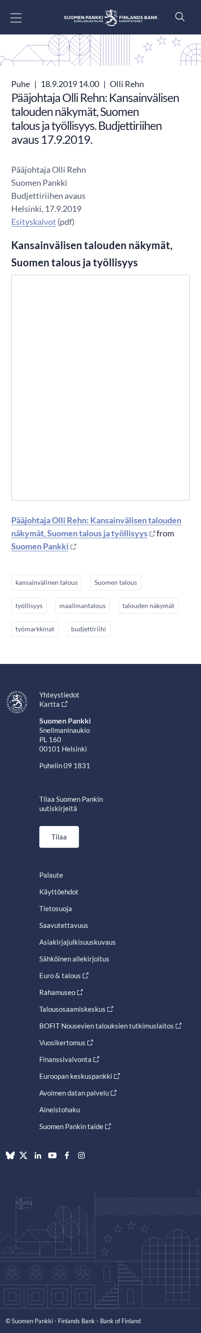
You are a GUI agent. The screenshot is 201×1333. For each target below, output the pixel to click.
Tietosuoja (55, 908)
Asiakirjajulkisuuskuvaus (77, 942)
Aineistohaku (59, 1109)
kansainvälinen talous (46, 582)
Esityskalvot (33, 222)
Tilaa (59, 836)
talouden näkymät (148, 605)
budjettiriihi (88, 629)
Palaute (51, 875)
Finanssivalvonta (65, 1059)
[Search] (177, 16)
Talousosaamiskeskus (72, 1009)
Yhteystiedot (59, 694)
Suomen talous (115, 582)
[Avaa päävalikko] (24, 17)
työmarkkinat (34, 629)
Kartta (49, 704)
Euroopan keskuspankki (75, 1076)
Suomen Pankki (40, 546)
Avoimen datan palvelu (74, 1093)
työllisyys (29, 605)
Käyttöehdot (59, 891)
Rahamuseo (57, 992)
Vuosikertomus (62, 1042)
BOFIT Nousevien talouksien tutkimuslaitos (106, 1026)
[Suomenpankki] (111, 17)
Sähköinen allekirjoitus (74, 958)
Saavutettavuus (63, 925)
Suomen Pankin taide (71, 1126)
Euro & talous (60, 975)
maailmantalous (82, 605)
